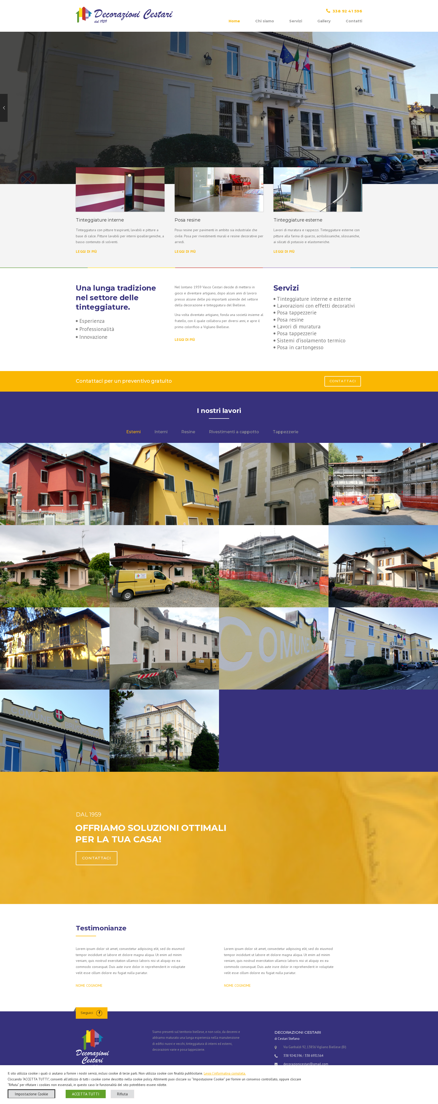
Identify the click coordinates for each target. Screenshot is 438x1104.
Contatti (354, 21)
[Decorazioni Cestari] (124, 14)
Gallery (324, 21)
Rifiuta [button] (122, 1094)
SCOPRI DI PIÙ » (96, 125)
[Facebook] (99, 1013)
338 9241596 (292, 1055)
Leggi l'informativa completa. (225, 1073)
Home (234, 21)
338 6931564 (314, 1055)
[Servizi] (120, 189)
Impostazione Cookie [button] (31, 1094)
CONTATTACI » (139, 125)
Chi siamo (264, 21)
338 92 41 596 (347, 11)
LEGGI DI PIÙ (86, 251)
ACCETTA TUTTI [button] (85, 1094)
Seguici (87, 1013)
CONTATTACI (343, 381)
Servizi (295, 21)
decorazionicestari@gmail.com (305, 1064)
